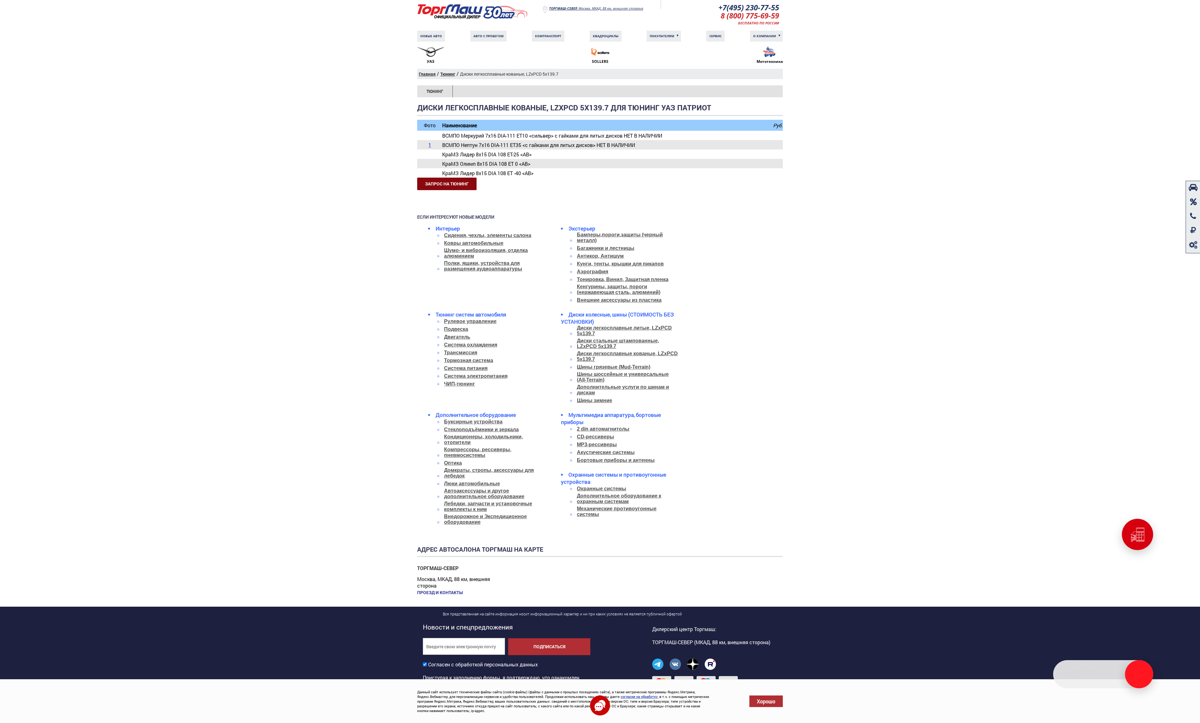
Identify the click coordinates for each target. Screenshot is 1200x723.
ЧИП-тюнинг (459, 384)
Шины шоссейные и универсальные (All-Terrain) (623, 377)
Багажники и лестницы (605, 248)
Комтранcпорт (548, 36)
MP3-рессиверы (597, 444)
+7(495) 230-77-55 (748, 7)
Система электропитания (476, 376)
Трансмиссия (460, 352)
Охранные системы (601, 488)
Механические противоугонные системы (617, 511)
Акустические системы (606, 452)
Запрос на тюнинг (447, 184)
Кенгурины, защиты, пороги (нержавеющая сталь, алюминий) (618, 289)
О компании (764, 36)
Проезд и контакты (440, 592)
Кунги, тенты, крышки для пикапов (620, 263)
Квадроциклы (605, 36)
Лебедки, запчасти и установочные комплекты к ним (488, 506)
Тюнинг (435, 91)
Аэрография (592, 271)
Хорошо (766, 701)
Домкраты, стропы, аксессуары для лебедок (489, 473)
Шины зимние (594, 400)
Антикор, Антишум (600, 256)
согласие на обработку (639, 696)
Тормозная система (468, 360)
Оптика (453, 463)
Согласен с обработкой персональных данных (483, 664)
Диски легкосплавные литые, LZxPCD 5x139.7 (624, 330)
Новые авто (431, 36)
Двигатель (457, 337)
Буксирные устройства (473, 421)
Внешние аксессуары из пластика (619, 300)
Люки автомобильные (472, 483)
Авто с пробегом (488, 36)
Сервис (715, 36)
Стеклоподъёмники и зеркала (481, 429)
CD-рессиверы (595, 436)
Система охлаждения (470, 344)
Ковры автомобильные (473, 243)
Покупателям (662, 36)
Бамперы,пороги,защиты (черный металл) (620, 237)
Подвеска (456, 329)
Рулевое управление (470, 321)
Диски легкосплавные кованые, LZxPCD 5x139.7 (627, 356)
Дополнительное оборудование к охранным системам (619, 498)
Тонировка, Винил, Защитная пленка (622, 279)
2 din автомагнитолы (603, 429)
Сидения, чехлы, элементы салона (487, 235)
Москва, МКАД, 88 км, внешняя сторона (596, 8)
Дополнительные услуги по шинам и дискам (623, 389)
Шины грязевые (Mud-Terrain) (613, 367)
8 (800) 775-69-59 (750, 15)
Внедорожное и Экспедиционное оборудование (485, 519)
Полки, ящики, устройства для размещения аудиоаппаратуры (483, 265)
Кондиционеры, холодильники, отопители (483, 439)
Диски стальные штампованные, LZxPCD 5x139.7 (618, 343)
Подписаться (549, 647)
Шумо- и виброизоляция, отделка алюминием (486, 253)
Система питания (466, 368)
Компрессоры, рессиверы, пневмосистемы (477, 452)
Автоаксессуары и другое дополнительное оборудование (484, 493)
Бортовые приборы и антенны (616, 460)
